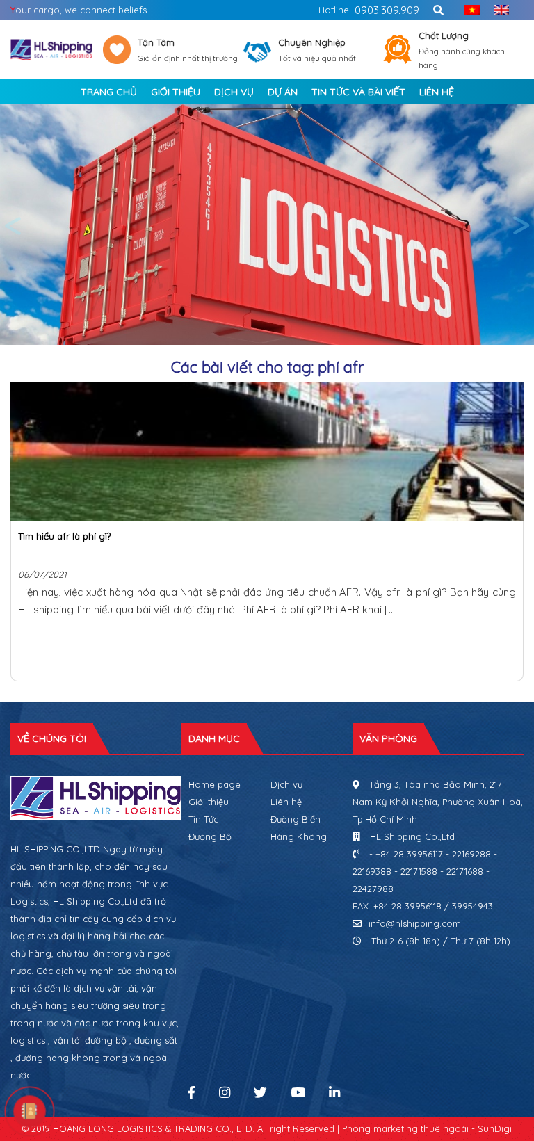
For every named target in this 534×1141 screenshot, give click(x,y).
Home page (214, 784)
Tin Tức (203, 819)
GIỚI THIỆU (175, 92)
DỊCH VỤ (234, 92)
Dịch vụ (286, 784)
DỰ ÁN (283, 92)
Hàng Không (298, 836)
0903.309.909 (387, 10)
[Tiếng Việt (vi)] (469, 10)
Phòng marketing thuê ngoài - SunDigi (427, 1128)
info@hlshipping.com (415, 923)
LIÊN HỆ (436, 92)
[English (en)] (498, 10)
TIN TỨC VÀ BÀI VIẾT (358, 92)
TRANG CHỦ (109, 92)
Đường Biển (295, 819)
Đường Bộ (210, 836)
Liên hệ (286, 801)
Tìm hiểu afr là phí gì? (64, 536)
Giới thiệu (208, 801)
